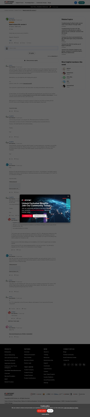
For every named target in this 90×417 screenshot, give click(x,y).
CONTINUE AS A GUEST (39, 215)
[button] (45, 414)
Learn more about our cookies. (71, 407)
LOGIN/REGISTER (27, 215)
